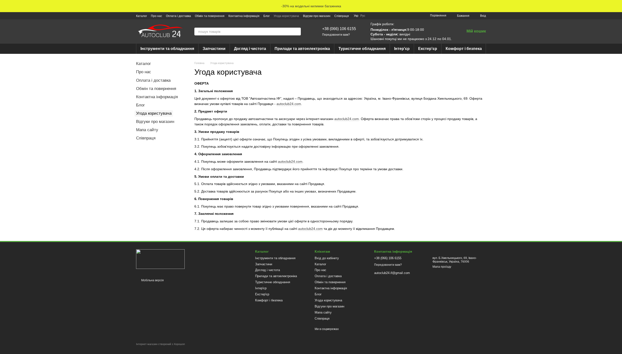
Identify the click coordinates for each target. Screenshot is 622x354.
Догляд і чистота (250, 49)
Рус (362, 15)
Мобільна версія (152, 280)
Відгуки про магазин (316, 16)
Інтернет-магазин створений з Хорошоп (160, 344)
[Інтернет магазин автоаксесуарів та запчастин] (160, 259)
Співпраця (341, 16)
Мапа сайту (147, 130)
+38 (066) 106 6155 (339, 29)
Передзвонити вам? (336, 34)
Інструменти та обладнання (167, 49)
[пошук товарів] (297, 31)
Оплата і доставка (178, 16)
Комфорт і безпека (464, 49)
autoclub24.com (288, 104)
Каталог (141, 16)
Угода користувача (286, 16)
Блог (266, 16)
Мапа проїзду (441, 266)
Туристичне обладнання (362, 49)
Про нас (156, 16)
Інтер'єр (402, 49)
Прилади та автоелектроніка (302, 49)
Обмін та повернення (210, 16)
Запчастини (214, 49)
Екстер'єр (427, 49)
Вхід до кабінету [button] (327, 258)
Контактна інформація (243, 16)
